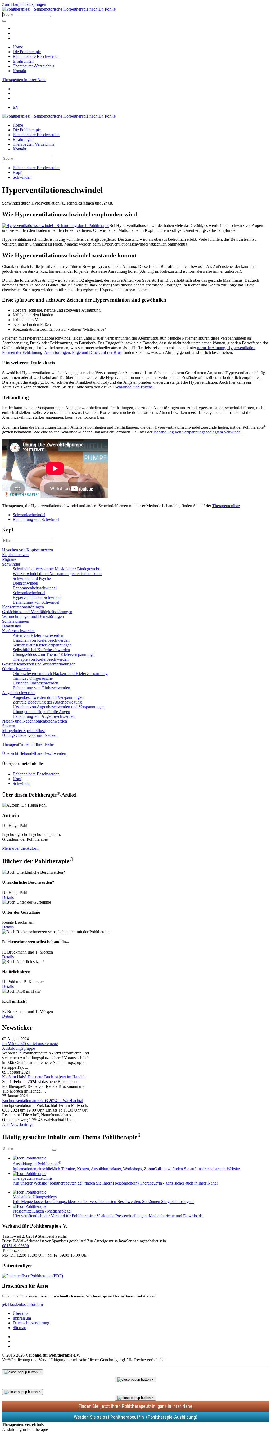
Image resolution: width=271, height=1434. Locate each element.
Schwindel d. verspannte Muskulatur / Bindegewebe (56, 569)
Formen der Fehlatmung (22, 352)
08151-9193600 (15, 1245)
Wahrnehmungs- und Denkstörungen (33, 616)
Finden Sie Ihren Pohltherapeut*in (135, 1406)
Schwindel (11, 564)
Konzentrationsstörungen (23, 607)
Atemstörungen (57, 352)
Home (18, 47)
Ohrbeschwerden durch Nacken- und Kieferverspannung (60, 673)
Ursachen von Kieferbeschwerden (41, 640)
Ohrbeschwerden (16, 669)
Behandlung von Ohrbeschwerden (41, 688)
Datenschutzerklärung (31, 1323)
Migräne (9, 559)
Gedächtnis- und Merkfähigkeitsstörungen (37, 611)
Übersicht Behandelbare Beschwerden (34, 753)
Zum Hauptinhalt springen (24, 4)
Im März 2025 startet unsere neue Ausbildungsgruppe (30, 1046)
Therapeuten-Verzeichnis (33, 66)
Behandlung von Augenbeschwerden (44, 716)
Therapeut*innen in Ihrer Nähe (28, 744)
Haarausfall (11, 626)
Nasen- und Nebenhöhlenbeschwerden (34, 721)
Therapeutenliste (226, 505)
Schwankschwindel (29, 514)
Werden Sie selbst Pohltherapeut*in (135, 1417)
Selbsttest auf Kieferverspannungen (42, 645)
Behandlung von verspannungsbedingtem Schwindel (197, 432)
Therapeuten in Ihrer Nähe (24, 79)
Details (8, 897)
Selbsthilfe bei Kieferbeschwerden (41, 649)
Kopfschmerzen (15, 554)
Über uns (20, 1313)
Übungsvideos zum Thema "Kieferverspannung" (53, 654)
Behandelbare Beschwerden (36, 56)
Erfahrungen (23, 61)
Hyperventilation (241, 347)
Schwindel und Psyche (134, 387)
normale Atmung (211, 347)
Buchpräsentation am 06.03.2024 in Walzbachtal (42, 1100)
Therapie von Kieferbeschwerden (41, 659)
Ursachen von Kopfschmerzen (27, 550)
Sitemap (19, 1327)
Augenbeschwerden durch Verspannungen (48, 697)
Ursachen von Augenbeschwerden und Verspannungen (59, 707)
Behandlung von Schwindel (36, 519)
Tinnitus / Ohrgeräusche (33, 678)
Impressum (22, 1318)
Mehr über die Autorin (20, 848)
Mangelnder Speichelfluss (23, 730)
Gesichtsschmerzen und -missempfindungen (38, 664)
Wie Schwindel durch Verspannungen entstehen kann (57, 573)
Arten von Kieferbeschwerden (38, 635)
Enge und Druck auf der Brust (97, 352)
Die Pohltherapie (27, 51)
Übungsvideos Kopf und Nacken (29, 735)
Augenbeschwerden (18, 692)
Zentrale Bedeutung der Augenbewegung (47, 702)
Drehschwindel (25, 583)
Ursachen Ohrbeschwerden (35, 683)
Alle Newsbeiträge (17, 1124)
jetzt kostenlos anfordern (22, 1304)
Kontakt (19, 70)
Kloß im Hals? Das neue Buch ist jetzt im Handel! (44, 1077)
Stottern (8, 726)
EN (16, 107)
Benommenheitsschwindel (35, 588)
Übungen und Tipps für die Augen (41, 711)
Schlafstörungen (15, 621)
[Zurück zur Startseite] (59, 9)
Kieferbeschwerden (18, 630)
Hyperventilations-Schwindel (37, 597)
